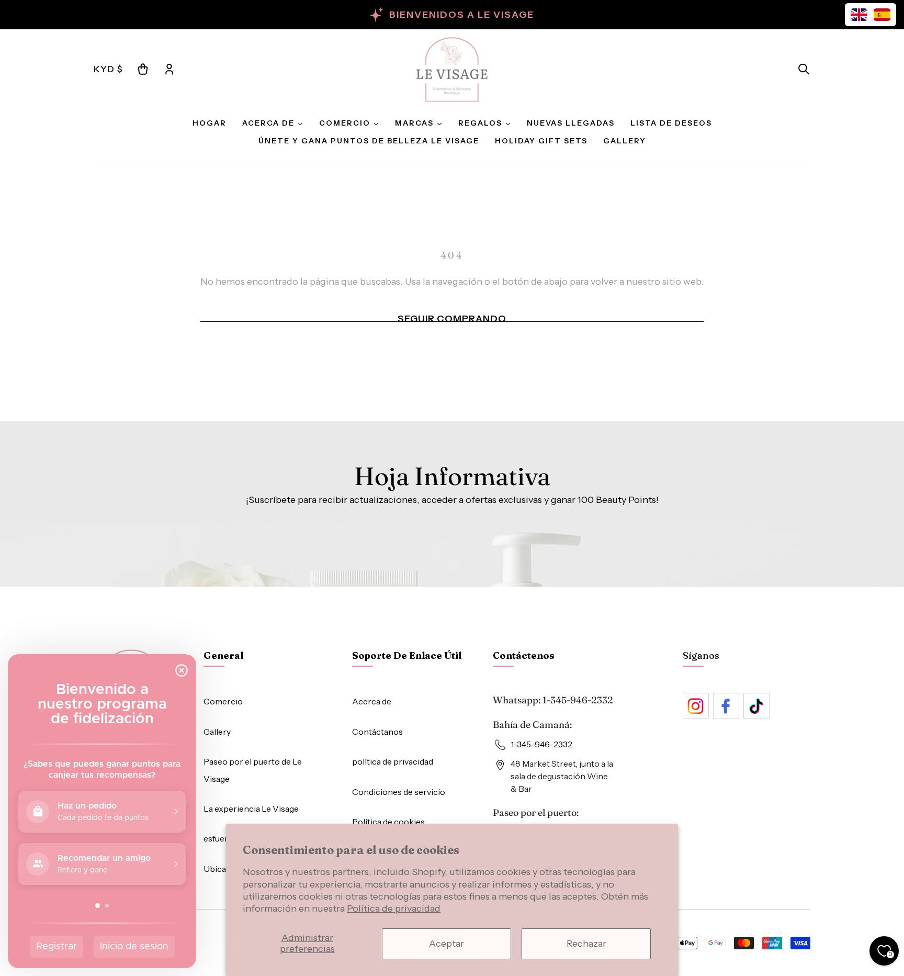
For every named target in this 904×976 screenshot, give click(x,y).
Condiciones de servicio (398, 792)
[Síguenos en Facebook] (726, 706)
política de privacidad (392, 761)
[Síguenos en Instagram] (696, 706)
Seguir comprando (452, 318)
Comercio (223, 701)
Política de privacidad (393, 908)
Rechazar (586, 943)
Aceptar (446, 943)
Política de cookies (388, 821)
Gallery (217, 731)
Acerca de (371, 701)
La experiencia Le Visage (251, 808)
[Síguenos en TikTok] (756, 706)
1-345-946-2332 (578, 700)
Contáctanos (377, 731)
